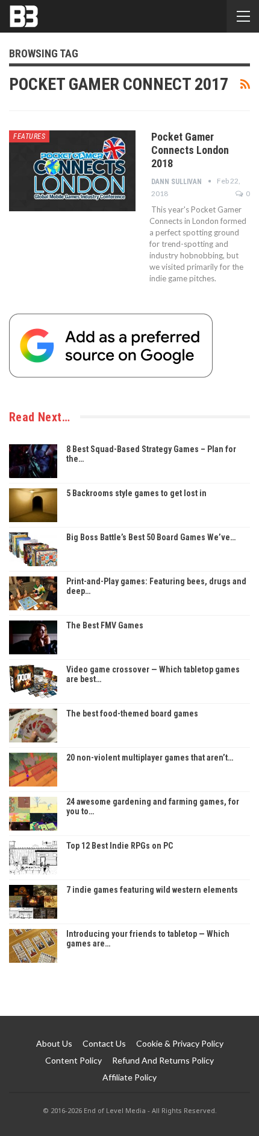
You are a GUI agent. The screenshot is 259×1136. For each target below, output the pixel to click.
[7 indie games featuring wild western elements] (33, 902)
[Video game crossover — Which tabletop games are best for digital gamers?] (33, 681)
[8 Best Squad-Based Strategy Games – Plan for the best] (33, 461)
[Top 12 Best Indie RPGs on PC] (33, 858)
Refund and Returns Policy (163, 1060)
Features (29, 136)
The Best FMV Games (104, 625)
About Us (54, 1043)
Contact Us (104, 1043)
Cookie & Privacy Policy (179, 1043)
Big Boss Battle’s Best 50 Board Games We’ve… (151, 537)
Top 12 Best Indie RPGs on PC (119, 845)
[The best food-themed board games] (33, 725)
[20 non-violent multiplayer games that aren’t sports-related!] (33, 770)
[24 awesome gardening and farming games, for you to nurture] (33, 814)
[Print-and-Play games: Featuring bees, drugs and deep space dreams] (33, 593)
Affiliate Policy (129, 1077)
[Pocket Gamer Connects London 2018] (72, 170)
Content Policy (73, 1060)
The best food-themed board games (132, 713)
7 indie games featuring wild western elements (152, 890)
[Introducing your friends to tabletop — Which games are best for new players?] (33, 946)
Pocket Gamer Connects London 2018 (190, 150)
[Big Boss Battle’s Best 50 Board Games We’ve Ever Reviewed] (33, 549)
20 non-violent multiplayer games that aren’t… (149, 757)
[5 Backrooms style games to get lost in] (33, 505)
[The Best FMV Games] (33, 637)
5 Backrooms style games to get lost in (136, 493)
